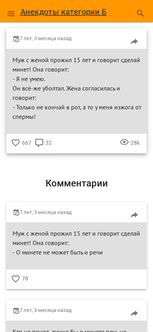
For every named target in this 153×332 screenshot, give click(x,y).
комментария (39, 148)
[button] (11, 11)
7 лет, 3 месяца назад (46, 38)
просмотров (124, 148)
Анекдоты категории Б (63, 12)
